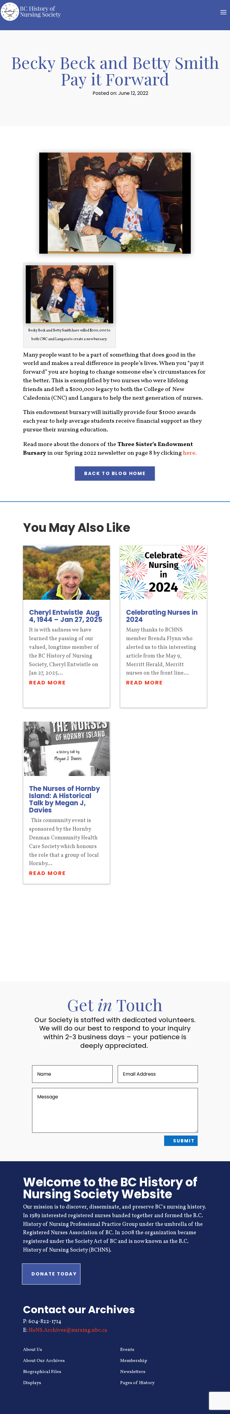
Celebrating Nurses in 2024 (162, 616)
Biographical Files (42, 1372)
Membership (133, 1361)
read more (47, 682)
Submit (184, 1141)
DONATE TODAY (54, 1273)
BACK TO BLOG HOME (115, 473)
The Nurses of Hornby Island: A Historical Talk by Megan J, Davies (64, 799)
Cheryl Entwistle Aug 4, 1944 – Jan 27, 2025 (65, 616)
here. (190, 453)
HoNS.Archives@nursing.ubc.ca (68, 1330)
